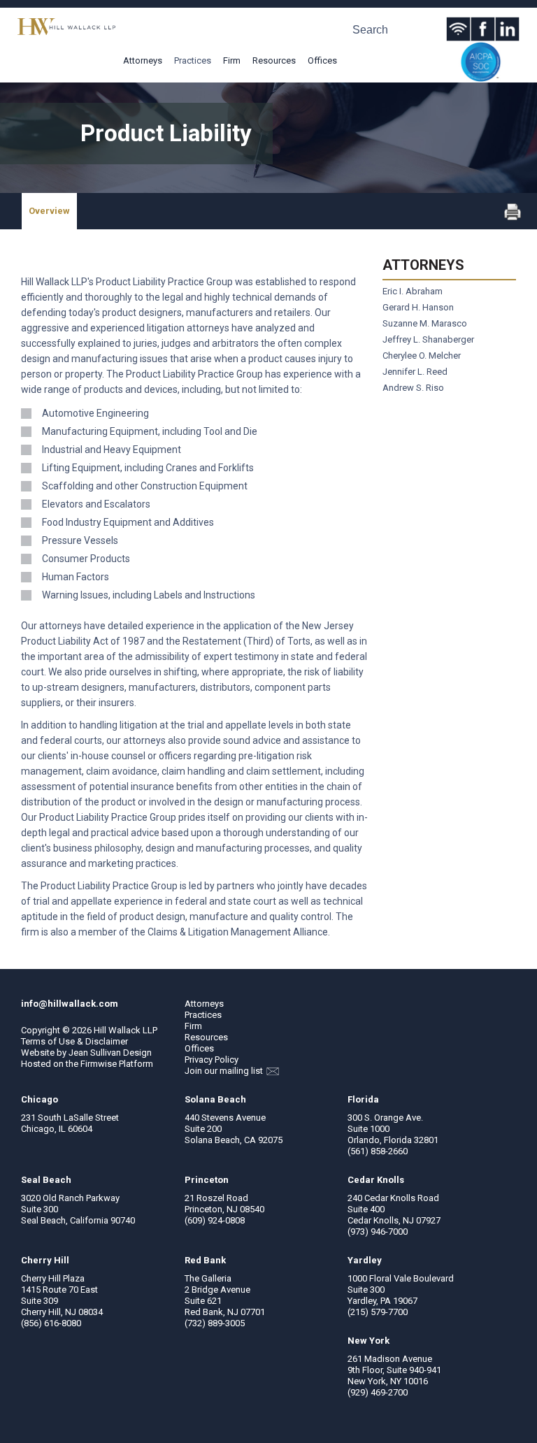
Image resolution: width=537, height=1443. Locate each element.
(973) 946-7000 (378, 1231)
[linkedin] (507, 29)
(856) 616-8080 (51, 1323)
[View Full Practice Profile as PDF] (512, 217)
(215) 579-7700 (378, 1312)
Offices (322, 60)
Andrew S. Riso (413, 387)
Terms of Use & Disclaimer (74, 1041)
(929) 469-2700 (378, 1392)
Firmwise (98, 1063)
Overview (49, 211)
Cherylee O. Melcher (421, 355)
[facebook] (483, 29)
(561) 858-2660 (378, 1151)
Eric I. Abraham (412, 291)
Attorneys (142, 60)
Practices (192, 60)
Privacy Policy (211, 1059)
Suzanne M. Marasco (424, 323)
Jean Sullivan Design (110, 1052)
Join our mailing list (225, 1070)
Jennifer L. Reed (415, 371)
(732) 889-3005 (215, 1323)
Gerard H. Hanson (418, 307)
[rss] (458, 29)
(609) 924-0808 (215, 1220)
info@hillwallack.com (69, 1003)
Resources (274, 60)
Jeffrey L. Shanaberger (428, 339)
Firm (232, 60)
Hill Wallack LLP (125, 1030)
